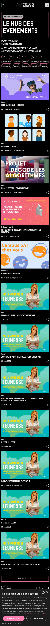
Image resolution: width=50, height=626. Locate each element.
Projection (16, 66)
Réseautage (25, 66)
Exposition (17, 61)
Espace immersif (37, 57)
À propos (4, 586)
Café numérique (14, 57)
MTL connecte (43, 61)
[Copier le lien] (47, 109)
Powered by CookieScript (12, 623)
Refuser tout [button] (36, 618)
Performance (6, 66)
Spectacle (34, 66)
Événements (6, 589)
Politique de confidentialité (34, 614)
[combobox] (43, 592)
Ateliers (5, 57)
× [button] (47, 592)
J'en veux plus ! (25, 579)
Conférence (25, 57)
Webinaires (43, 66)
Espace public (7, 61)
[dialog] (25, 607)
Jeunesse (34, 61)
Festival (25, 61)
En (3, 5)
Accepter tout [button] (14, 618)
